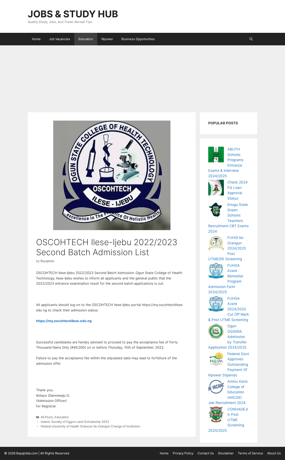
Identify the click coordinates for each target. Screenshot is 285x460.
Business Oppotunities (138, 39)
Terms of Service (250, 453)
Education (85, 39)
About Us (274, 453)
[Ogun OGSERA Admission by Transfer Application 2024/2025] (216, 332)
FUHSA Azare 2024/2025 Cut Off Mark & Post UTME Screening (228, 309)
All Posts (47, 417)
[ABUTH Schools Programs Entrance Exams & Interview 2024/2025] (216, 155)
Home (36, 39)
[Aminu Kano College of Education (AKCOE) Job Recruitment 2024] (216, 387)
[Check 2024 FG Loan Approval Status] (216, 188)
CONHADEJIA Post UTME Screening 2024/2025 (228, 420)
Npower (107, 39)
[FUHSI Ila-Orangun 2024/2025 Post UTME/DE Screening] (216, 243)
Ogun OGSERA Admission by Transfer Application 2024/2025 (227, 336)
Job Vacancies (59, 39)
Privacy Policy (183, 453)
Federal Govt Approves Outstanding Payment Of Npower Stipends (228, 364)
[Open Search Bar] (251, 39)
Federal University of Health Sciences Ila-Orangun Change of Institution (90, 426)
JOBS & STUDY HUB (73, 14)
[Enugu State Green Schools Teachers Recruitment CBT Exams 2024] (216, 210)
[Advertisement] (142, 76)
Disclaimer (226, 453)
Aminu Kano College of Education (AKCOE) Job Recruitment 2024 (228, 392)
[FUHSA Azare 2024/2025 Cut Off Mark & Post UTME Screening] (216, 304)
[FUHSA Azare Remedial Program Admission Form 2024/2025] (216, 271)
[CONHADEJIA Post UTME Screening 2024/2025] (216, 415)
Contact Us (206, 453)
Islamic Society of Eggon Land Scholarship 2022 (75, 421)
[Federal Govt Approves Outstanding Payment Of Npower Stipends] (216, 360)
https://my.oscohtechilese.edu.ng (64, 321)
